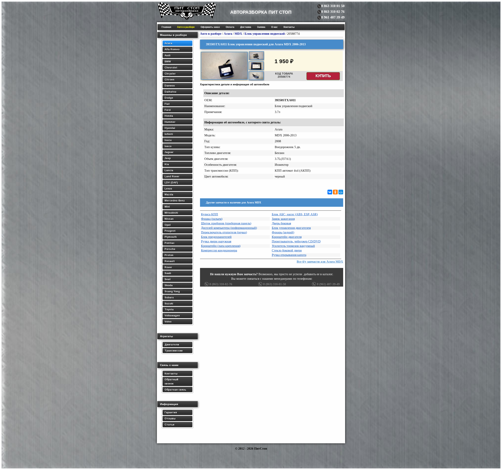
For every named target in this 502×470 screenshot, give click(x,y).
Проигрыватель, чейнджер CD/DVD (296, 241)
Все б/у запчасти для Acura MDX (320, 261)
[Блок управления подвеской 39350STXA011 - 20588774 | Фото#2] (256, 59)
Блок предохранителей (216, 237)
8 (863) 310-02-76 (220, 284)
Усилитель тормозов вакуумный (293, 246)
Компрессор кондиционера (219, 250)
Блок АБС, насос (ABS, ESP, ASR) (295, 214)
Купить (323, 76)
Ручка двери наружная (216, 241)
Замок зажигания (283, 218)
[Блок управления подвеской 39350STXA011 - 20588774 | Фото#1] (224, 79)
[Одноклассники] (335, 192)
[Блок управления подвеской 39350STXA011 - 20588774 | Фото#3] (256, 69)
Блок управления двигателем (291, 228)
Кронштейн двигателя (287, 237)
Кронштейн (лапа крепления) (220, 246)
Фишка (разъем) (211, 218)
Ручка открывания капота (289, 255)
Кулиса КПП (209, 214)
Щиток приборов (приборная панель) (226, 223)
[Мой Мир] (340, 192)
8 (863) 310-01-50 (274, 284)
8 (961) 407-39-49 (328, 284)
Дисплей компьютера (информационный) (229, 228)
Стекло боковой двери (287, 250)
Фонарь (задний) (283, 232)
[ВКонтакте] (329, 192)
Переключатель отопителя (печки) (224, 232)
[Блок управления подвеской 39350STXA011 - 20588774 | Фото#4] (256, 79)
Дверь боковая (281, 223)
